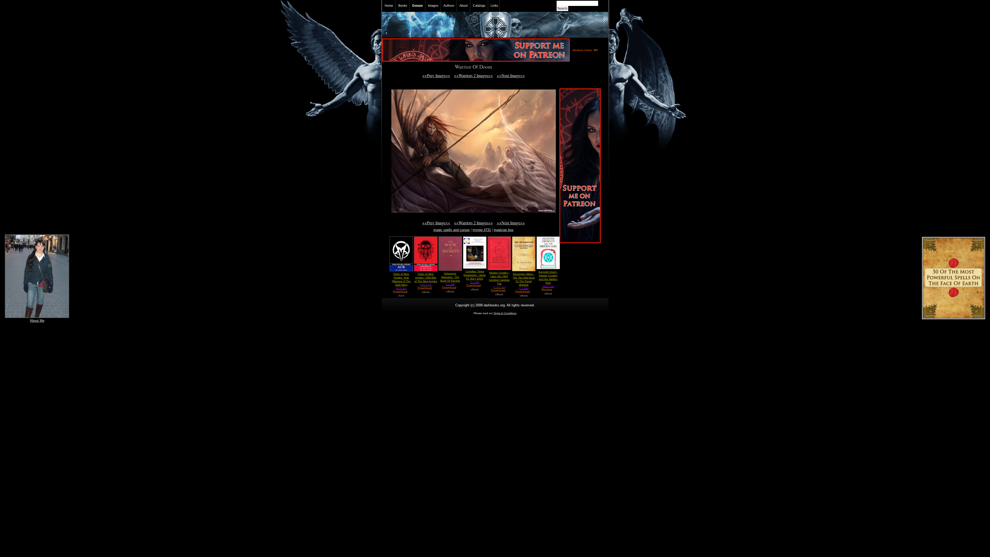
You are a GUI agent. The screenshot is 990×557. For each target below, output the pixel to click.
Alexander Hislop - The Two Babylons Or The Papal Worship (524, 281)
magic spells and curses (451, 230)
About (463, 5)
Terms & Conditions (504, 313)
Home (389, 5)
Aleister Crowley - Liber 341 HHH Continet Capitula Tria (499, 280)
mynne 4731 (482, 230)
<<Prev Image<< (436, 75)
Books (402, 5)
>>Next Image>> (511, 75)
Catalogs (479, 5)
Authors (448, 5)
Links (494, 5)
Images (433, 5)
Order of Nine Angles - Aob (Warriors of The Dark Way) (401, 281)
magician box (504, 230)
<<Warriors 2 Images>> (473, 75)
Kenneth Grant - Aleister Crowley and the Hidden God (548, 279)
